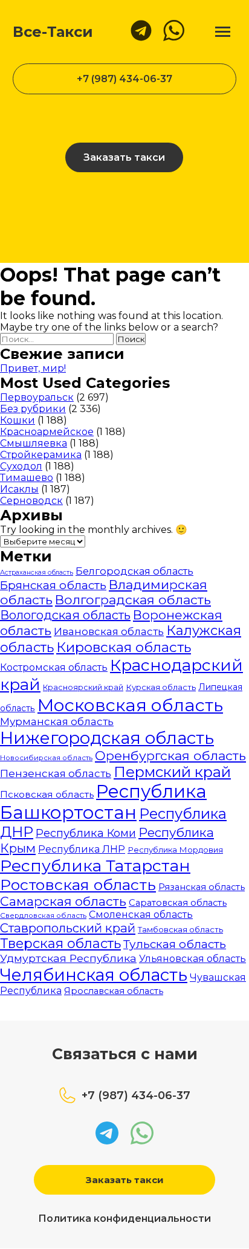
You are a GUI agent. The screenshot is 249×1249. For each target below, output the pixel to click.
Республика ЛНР (81, 849)
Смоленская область (141, 914)
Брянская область (53, 585)
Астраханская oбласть (36, 572)
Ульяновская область (192, 958)
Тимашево (26, 477)
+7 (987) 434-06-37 (124, 79)
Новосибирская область (46, 758)
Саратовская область (178, 902)
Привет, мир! (33, 368)
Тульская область (174, 944)
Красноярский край (83, 687)
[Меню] (222, 31)
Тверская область (60, 943)
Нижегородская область (107, 738)
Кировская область (123, 647)
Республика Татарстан (95, 866)
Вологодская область (65, 615)
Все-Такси (53, 31)
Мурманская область (57, 721)
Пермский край (172, 772)
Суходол (21, 466)
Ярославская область (113, 991)
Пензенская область (55, 773)
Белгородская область (134, 571)
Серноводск (31, 500)
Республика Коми (86, 833)
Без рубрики (33, 409)
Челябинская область (93, 974)
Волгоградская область (133, 599)
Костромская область (54, 667)
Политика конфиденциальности (124, 1218)
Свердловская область (43, 915)
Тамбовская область (180, 929)
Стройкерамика (41, 454)
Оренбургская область (170, 755)
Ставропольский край (67, 927)
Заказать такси (124, 157)
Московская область (130, 704)
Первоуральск (37, 397)
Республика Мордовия (175, 849)
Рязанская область (201, 887)
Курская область (161, 687)
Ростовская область (78, 885)
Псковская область (47, 794)
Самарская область (63, 901)
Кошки (17, 420)
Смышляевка (33, 443)
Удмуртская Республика (68, 958)
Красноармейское (47, 431)
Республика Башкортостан (103, 802)
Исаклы (19, 489)
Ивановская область (109, 631)
